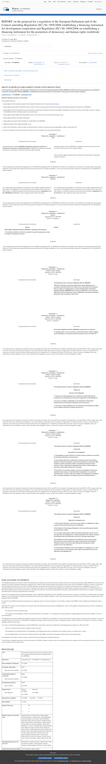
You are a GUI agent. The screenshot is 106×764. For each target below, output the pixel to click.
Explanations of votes (64, 64)
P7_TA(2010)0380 (92, 62)
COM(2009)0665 (32, 111)
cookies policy (74, 761)
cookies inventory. (87, 761)
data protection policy (63, 761)
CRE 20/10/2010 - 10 (39, 64)
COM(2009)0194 (6, 94)
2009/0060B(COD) (15, 53)
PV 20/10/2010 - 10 (39, 62)
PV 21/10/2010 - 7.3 (63, 62)
